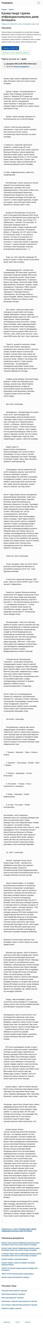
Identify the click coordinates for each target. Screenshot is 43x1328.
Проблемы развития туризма (13, 1294)
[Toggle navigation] (38, 3)
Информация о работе (19, 1230)
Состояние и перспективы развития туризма (19, 1305)
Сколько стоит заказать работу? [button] (16, 53)
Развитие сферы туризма (11, 1308)
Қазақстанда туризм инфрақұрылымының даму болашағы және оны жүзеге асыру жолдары (21, 1244)
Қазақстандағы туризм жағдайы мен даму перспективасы (18, 1264)
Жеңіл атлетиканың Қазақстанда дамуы (18, 1274)
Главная (4, 9)
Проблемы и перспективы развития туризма (19, 1301)
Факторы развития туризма (13, 1298)
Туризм (11, 9)
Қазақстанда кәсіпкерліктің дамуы (15, 1277)
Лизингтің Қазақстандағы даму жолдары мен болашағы (20, 1269)
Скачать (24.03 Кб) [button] (10, 48)
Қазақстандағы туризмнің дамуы (15, 1259)
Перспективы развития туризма (14, 1291)
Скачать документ (21, 67)
